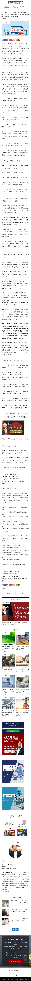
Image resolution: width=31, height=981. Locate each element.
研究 (4, 588)
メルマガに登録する (15, 961)
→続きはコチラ (5, 891)
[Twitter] (13, 929)
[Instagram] (17, 929)
